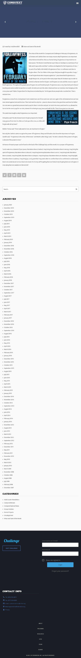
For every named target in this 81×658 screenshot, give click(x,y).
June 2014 (7, 412)
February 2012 (8, 444)
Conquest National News (11, 506)
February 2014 (8, 418)
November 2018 (9, 249)
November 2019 (9, 211)
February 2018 (8, 277)
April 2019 (7, 233)
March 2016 (7, 349)
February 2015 (8, 390)
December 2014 (9, 396)
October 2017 (8, 290)
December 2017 (9, 283)
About (40, 623)
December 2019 (9, 208)
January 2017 (8, 318)
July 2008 (6, 481)
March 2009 (7, 469)
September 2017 (9, 293)
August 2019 (7, 220)
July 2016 (6, 337)
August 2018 (7, 258)
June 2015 (7, 378)
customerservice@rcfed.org (17, 603)
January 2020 (8, 205)
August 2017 (7, 296)
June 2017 (7, 302)
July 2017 (6, 299)
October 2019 (8, 214)
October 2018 (8, 252)
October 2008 (8, 475)
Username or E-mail (49, 541)
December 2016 (9, 321)
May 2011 (7, 450)
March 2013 (7, 434)
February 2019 (8, 239)
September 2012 (9, 440)
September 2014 (9, 406)
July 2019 (6, 224)
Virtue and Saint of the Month (32, 46)
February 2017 (8, 315)
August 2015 (7, 371)
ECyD (40, 639)
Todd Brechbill (15, 46)
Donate (40, 649)
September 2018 (9, 255)
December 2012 (9, 437)
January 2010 (8, 466)
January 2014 (8, 422)
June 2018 (7, 264)
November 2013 (9, 425)
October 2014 (8, 403)
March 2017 (7, 312)
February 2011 (8, 453)
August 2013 (7, 428)
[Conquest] (13, 3)
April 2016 (7, 346)
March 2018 (7, 274)
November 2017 (9, 286)
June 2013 (7, 431)
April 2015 (7, 384)
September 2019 (9, 217)
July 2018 (6, 261)
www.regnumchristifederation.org (15, 607)
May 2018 (7, 268)
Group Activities (9, 509)
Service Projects (9, 512)
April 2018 (7, 271)
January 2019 (8, 242)
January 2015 (8, 393)
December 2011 (9, 447)
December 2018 (9, 246)
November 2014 (9, 400)
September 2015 (9, 368)
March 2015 (7, 387)
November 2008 (9, 472)
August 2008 (7, 478)
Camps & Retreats (9, 503)
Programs (40, 628)
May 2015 (7, 381)
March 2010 (7, 462)
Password (46, 550)
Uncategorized (8, 515)
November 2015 (9, 362)
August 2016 (7, 334)
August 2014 (7, 409)
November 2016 (9, 324)
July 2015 (6, 374)
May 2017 (7, 305)
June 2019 (7, 227)
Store (40, 644)
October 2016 (8, 327)
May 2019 (7, 230)
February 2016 (8, 352)
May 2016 (7, 343)
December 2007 (9, 488)
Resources (40, 634)
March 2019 (7, 236)
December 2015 (9, 359)
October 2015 (8, 365)
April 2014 (7, 415)
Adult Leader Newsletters (11, 500)
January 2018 (8, 280)
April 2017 (7, 308)
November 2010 (9, 456)
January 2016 (8, 356)
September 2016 (9, 330)
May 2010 (7, 459)
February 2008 (8, 484)
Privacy (7, 610)
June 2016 (7, 340)
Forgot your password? (60, 571)
